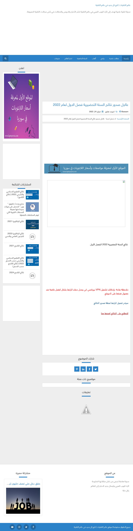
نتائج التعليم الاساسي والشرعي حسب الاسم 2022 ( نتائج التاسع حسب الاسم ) (15, 261)
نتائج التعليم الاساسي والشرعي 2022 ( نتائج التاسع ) (15, 194)
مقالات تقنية (114, 58)
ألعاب (94, 58)
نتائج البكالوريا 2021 (16, 221)
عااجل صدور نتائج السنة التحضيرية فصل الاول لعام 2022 (90, 104)
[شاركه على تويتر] (95, 369)
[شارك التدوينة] (83, 369)
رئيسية (126, 58)
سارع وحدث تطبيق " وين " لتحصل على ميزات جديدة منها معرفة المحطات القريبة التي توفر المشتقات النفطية (21, 209)
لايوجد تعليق (110, 111)
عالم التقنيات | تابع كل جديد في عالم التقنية (113, 5)
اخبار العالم (68, 58)
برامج (102, 58)
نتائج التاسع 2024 (16, 272)
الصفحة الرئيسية (123, 119)
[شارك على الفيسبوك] (89, 369)
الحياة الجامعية (82, 58)
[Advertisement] (50, 34)
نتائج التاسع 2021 (16, 245)
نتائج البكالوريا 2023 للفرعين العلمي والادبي (14, 234)
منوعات (57, 58)
